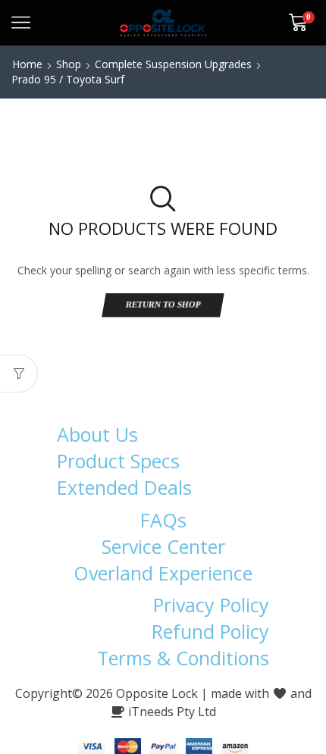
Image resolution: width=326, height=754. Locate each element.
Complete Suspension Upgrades (173, 64)
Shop (68, 64)
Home (27, 64)
